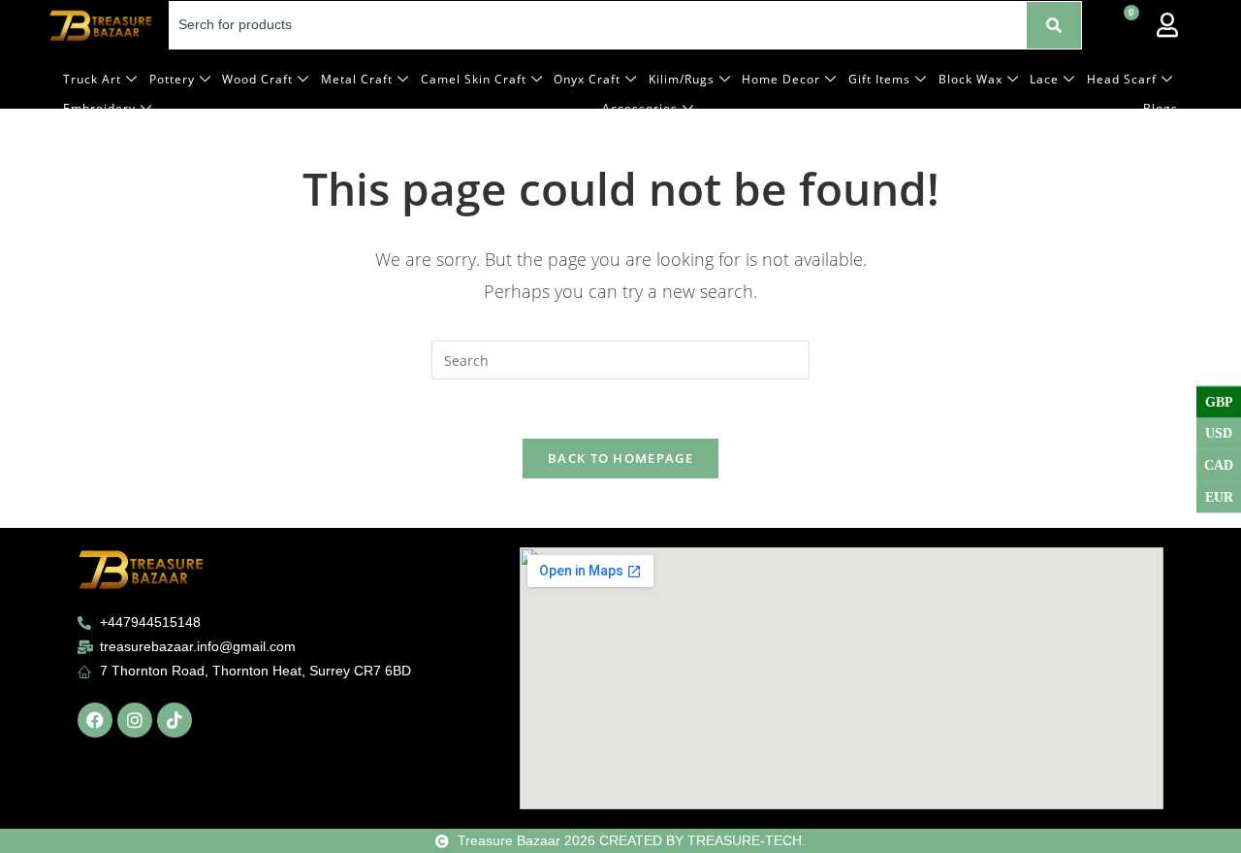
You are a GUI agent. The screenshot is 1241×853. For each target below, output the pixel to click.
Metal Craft (357, 79)
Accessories (640, 108)
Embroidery (99, 108)
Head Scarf (1122, 79)
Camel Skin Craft (473, 79)
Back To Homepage (620, 458)
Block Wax (970, 79)
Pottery (172, 79)
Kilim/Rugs (682, 79)
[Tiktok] (174, 720)
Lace (1044, 79)
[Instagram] (134, 720)
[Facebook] (95, 720)
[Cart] (1122, 25)
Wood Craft (257, 79)
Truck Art (92, 79)
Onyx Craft (587, 79)
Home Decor (781, 79)
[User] (1167, 24)
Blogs (1160, 108)
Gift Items (879, 79)
